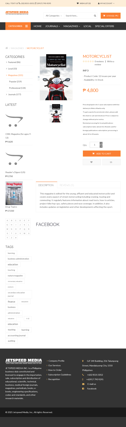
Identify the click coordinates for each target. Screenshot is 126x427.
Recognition (53, 379)
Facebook (91, 388)
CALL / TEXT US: (28, 3)
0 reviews (99, 61)
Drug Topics (11, 206)
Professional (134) (17, 88)
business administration (18, 258)
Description (45, 185)
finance (11, 301)
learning (11, 253)
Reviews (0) (67, 185)
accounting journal (17, 335)
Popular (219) (15, 81)
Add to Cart (103, 153)
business (12, 307)
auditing (11, 341)
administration (14, 313)
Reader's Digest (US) (15, 172)
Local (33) (12, 68)
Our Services (54, 365)
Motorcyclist (35, 48)
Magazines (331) (15, 75)
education (13, 264)
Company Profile (56, 360)
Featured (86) (14, 62)
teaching (11, 270)
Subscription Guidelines (59, 374)
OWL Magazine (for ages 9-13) (18, 136)
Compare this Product (111, 162)
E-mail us (92, 384)
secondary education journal (16, 294)
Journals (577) (14, 94)
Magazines (17, 48)
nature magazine (15, 275)
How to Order (54, 370)
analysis (11, 287)
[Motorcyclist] (56, 113)
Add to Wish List (92, 162)
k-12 (27, 318)
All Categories (52, 15)
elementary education (15, 281)
